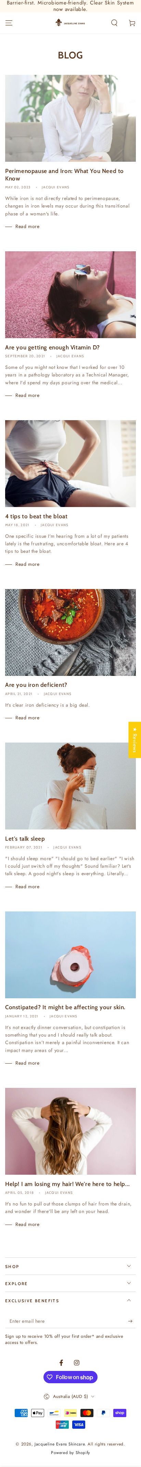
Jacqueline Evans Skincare (60, 1444)
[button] (114, 23)
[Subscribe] (132, 1321)
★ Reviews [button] (135, 739)
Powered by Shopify (70, 1453)
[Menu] (9, 23)
